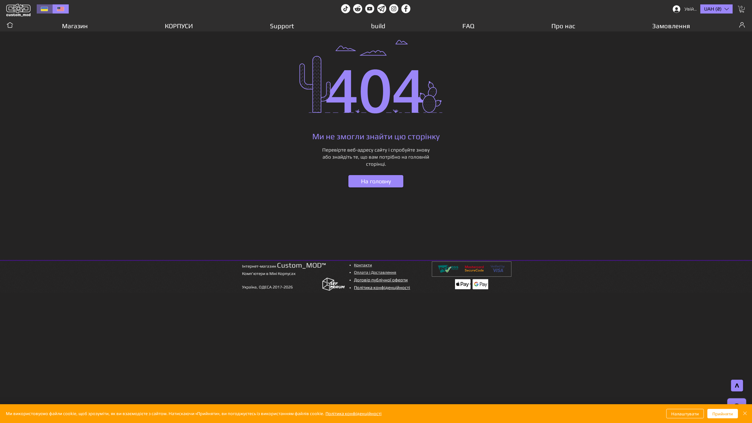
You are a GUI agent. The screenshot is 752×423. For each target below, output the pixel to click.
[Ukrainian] (45, 9)
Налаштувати (685, 413)
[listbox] (716, 9)
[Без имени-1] (381, 8)
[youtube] (369, 8)
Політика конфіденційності (353, 413)
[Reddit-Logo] (357, 8)
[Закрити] (744, 413)
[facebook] (405, 8)
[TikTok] (345, 8)
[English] (61, 9)
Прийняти (722, 413)
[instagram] (393, 8)
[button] (742, 9)
